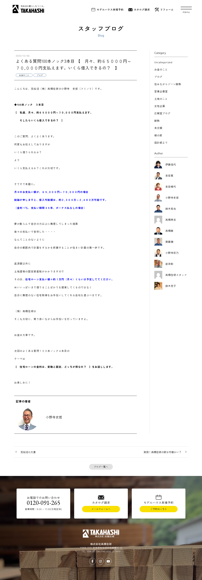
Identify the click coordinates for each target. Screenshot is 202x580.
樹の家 (158, 135)
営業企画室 (161, 91)
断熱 (157, 120)
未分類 (158, 128)
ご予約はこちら (158, 508)
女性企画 (159, 106)
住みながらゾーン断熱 (167, 84)
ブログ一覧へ (101, 466)
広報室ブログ (162, 113)
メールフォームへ (101, 508)
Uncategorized (163, 62)
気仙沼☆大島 (28, 452)
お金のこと (161, 69)
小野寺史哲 (54, 417)
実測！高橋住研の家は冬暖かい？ (162, 452)
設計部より (161, 142)
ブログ (158, 77)
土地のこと (161, 99)
